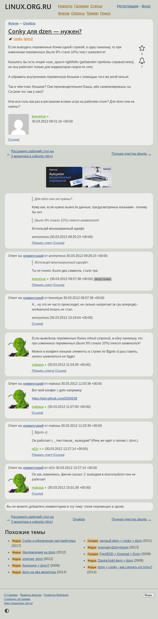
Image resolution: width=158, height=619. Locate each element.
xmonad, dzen (32, 559)
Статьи (96, 6)
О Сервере (10, 595)
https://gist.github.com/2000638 (54, 398)
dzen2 (28, 39)
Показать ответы (43, 370)
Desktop (29, 23)
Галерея (81, 6)
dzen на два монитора (39, 572)
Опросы (78, 13)
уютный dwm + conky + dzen (121, 541)
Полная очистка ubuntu (129, 153)
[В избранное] (141, 48)
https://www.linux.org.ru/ (18, 603)
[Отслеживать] (141, 61)
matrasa (38, 364)
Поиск (105, 13)
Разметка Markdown (56, 595)
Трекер (92, 13)
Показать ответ (42, 243)
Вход (146, 6)
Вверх (148, 595)
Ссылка (14, 139)
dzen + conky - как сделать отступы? (125, 567)
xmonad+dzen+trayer (113, 547)
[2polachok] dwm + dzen (115, 560)
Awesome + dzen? (35, 565)
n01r (35, 449)
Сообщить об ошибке (17, 599)
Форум (63, 13)
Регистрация (127, 6)
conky (18, 39)
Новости (65, 6)
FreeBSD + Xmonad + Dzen (120, 554)
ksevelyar (39, 116)
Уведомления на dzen (39, 552)
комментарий (33, 256)
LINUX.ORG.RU (28, 6)
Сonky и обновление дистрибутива (49, 541)
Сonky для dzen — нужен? (45, 31)
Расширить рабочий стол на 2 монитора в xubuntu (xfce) (32, 153)
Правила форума (30, 595)
